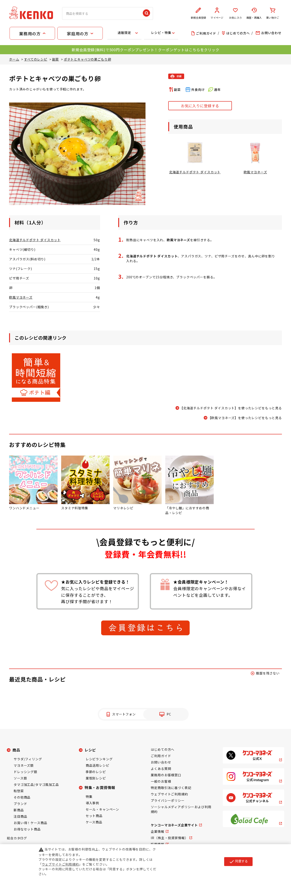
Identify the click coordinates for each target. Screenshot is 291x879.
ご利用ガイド (161, 755)
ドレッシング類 (25, 771)
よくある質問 (161, 768)
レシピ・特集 (161, 32)
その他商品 (22, 797)
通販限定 (124, 32)
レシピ (90, 750)
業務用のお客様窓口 (166, 775)
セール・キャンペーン (102, 809)
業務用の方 (29, 33)
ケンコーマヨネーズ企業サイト (174, 825)
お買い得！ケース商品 (30, 822)
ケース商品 (94, 822)
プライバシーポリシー (167, 800)
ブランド (20, 803)
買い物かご (272, 17)
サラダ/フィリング (28, 759)
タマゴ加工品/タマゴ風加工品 (36, 784)
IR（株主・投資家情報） (169, 837)
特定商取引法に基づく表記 (171, 787)
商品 (16, 750)
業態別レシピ (96, 778)
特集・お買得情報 (100, 787)
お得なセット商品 (27, 829)
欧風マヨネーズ (21, 297)
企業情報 (157, 831)
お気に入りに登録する (200, 105)
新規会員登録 (198, 17)
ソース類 (20, 778)
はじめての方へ (162, 749)
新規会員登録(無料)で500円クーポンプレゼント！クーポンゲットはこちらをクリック (145, 49)
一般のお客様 (161, 781)
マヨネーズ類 (24, 765)
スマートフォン (124, 714)
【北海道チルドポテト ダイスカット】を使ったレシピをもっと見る (231, 408)
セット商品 (94, 815)
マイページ (217, 17)
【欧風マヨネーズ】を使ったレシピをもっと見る (245, 417)
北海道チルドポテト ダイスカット (34, 240)
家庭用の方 (77, 33)
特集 (89, 796)
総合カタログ (17, 838)
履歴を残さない (268, 673)
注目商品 (20, 816)
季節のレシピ (96, 771)
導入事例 (92, 803)
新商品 (19, 810)
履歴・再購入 (254, 17)
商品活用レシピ (97, 765)
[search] (146, 13)
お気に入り (235, 17)
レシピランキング (99, 759)
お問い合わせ (161, 762)
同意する (238, 861)
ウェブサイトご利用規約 (169, 794)
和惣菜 (19, 791)
